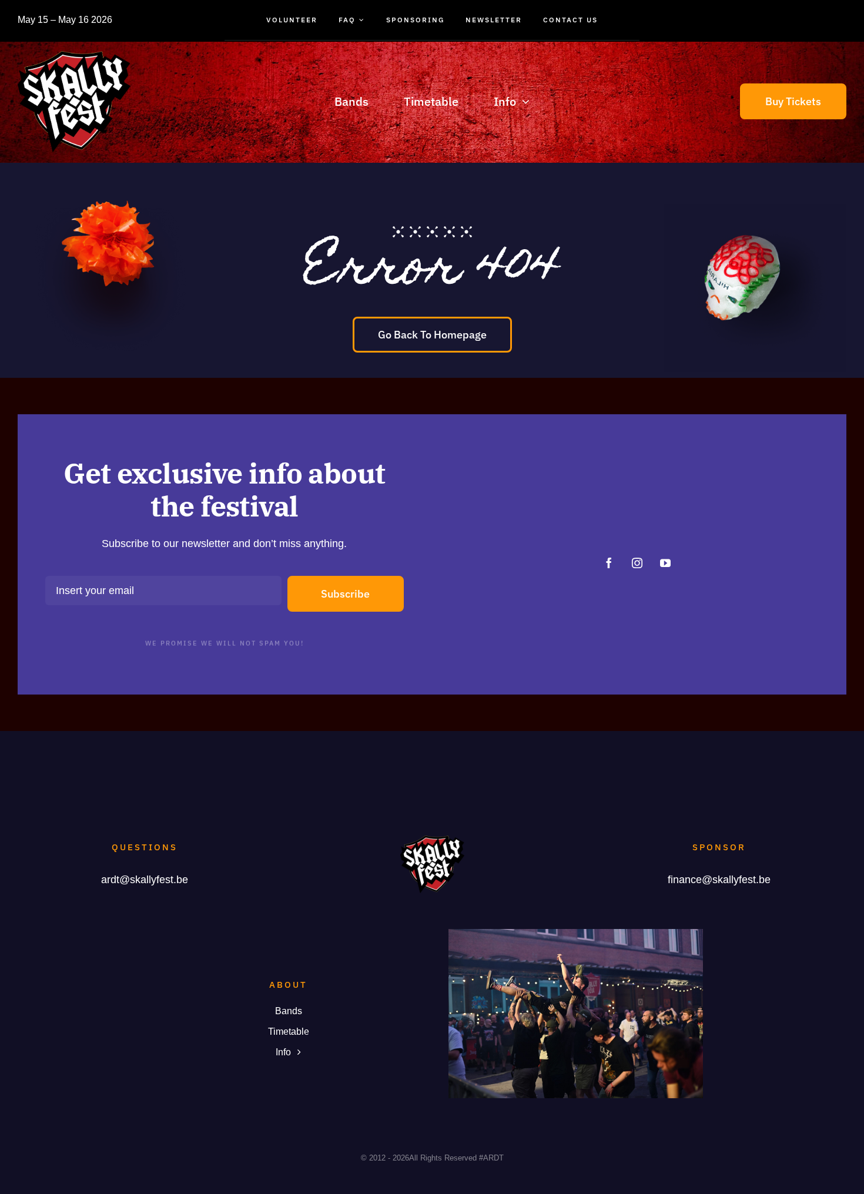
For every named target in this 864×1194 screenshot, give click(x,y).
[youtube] (665, 563)
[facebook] (609, 563)
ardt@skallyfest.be (144, 880)
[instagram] (637, 563)
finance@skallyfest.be (719, 880)
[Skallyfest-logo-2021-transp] (74, 56)
